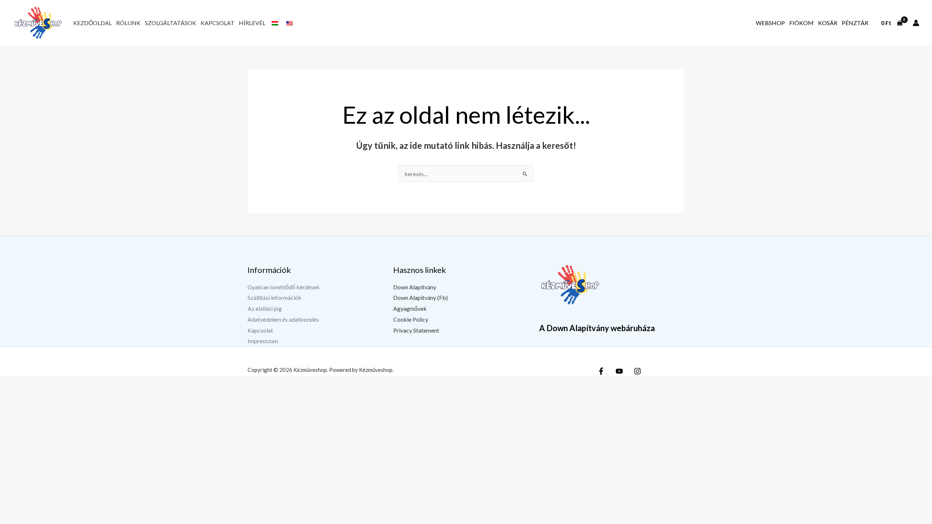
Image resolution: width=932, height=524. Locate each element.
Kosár (827, 22)
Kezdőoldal (92, 22)
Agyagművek (410, 308)
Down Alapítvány (414, 286)
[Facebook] (601, 371)
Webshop (770, 22)
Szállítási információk (274, 297)
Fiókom (801, 22)
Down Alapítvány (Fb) (420, 297)
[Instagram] (637, 371)
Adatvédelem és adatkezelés (283, 319)
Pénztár (855, 22)
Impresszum (263, 340)
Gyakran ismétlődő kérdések (284, 286)
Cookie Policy (410, 319)
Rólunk (128, 22)
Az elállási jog (265, 308)
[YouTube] (619, 371)
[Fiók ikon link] (916, 23)
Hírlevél (252, 22)
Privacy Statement (416, 330)
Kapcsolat (217, 22)
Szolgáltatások (170, 22)
